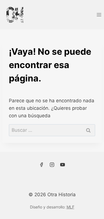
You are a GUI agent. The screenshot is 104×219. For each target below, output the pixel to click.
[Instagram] (52, 165)
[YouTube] (62, 165)
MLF (70, 207)
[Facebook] (41, 165)
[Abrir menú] (99, 14)
